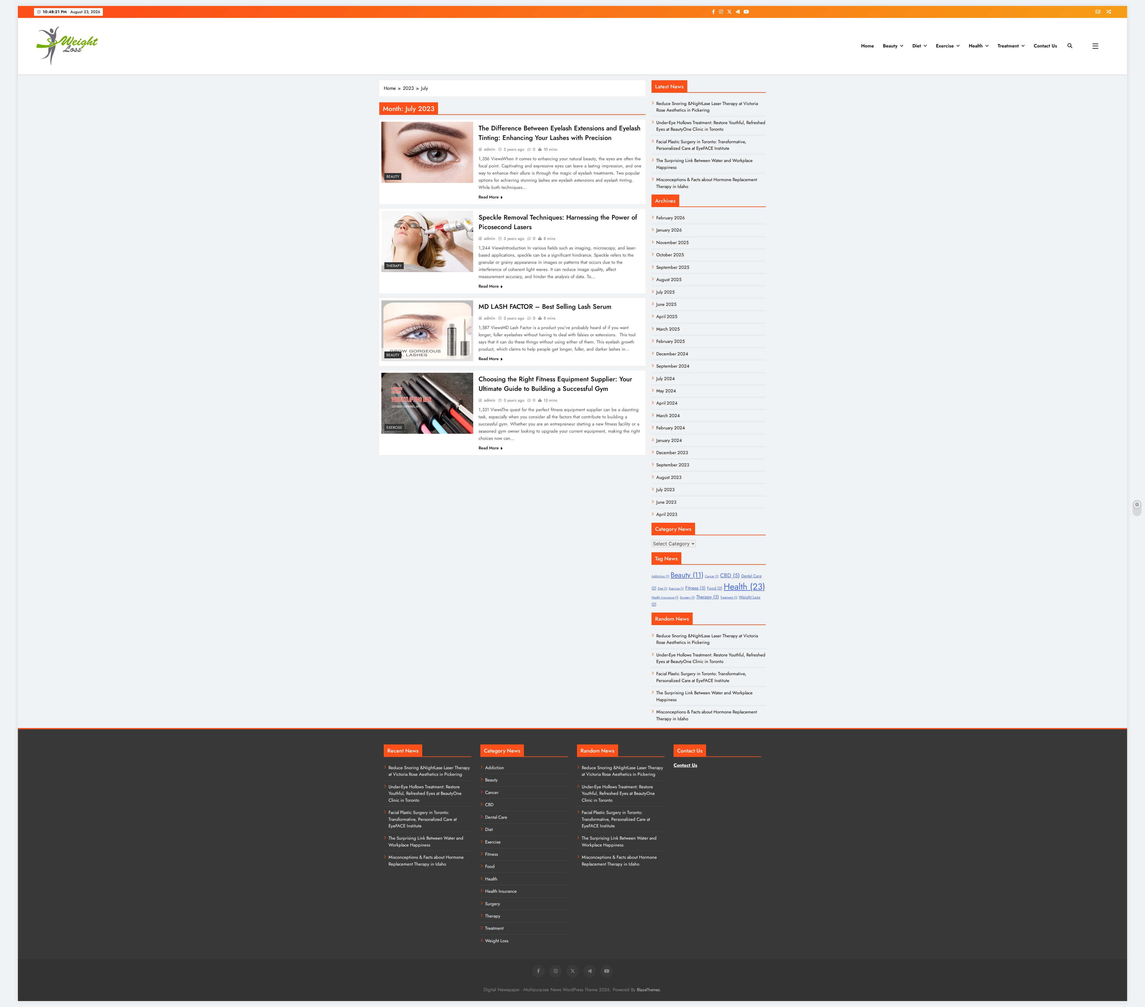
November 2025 (672, 242)
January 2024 (669, 440)
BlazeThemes (648, 990)
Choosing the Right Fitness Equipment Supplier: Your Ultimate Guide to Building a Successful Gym (555, 383)
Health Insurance (665, 597)
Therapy (394, 266)
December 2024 (672, 354)
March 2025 (668, 329)
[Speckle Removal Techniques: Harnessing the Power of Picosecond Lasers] (427, 241)
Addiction (660, 576)
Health (976, 45)
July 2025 (665, 292)
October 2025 (670, 255)
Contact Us (1045, 45)
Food (714, 588)
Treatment (1008, 45)
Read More (489, 197)
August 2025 (668, 279)
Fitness (695, 588)
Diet (916, 45)
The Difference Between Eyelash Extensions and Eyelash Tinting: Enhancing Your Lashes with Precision (559, 132)
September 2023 (672, 465)
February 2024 (670, 428)
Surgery (687, 597)
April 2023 (666, 514)
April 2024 (666, 403)
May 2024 (666, 391)
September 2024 (672, 366)
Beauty (890, 45)
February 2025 (670, 341)
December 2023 (672, 452)
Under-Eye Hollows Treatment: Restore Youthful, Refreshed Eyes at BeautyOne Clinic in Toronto (710, 125)
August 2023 (668, 477)
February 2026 (670, 218)
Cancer (712, 576)
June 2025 (666, 304)
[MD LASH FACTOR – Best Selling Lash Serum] (427, 330)
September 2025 (672, 267)
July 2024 (665, 378)
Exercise (945, 45)
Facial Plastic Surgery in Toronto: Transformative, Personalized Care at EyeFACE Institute (701, 145)
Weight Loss (496, 940)
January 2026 (669, 230)
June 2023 (666, 502)
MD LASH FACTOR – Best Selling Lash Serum (545, 306)
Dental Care (496, 817)
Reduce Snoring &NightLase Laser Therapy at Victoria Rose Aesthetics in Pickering (707, 106)
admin (489, 149)
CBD (730, 575)
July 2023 (665, 489)
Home (867, 45)
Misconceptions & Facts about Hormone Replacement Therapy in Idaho (426, 860)
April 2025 (666, 316)
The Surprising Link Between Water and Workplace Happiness (426, 841)
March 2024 (668, 415)
